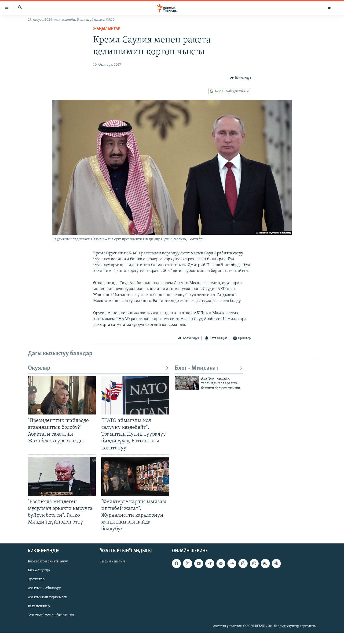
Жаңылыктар (106, 29)
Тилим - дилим (112, 562)
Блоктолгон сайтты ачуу (48, 562)
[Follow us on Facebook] (176, 563)
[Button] (240, 78)
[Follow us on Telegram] (209, 563)
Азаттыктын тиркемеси (47, 597)
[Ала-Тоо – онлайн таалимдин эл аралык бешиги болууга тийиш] (187, 383)
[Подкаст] (276, 563)
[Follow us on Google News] (220, 563)
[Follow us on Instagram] (242, 563)
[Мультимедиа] (329, 8)
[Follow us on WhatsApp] (254, 563)
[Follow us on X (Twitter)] (187, 563)
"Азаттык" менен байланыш (51, 615)
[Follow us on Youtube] (198, 563)
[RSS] (265, 563)
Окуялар (39, 368)
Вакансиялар (39, 606)
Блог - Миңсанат (197, 368)
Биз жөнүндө (39, 571)
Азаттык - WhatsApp (44, 588)
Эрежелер (36, 579)
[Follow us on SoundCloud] (231, 563)
